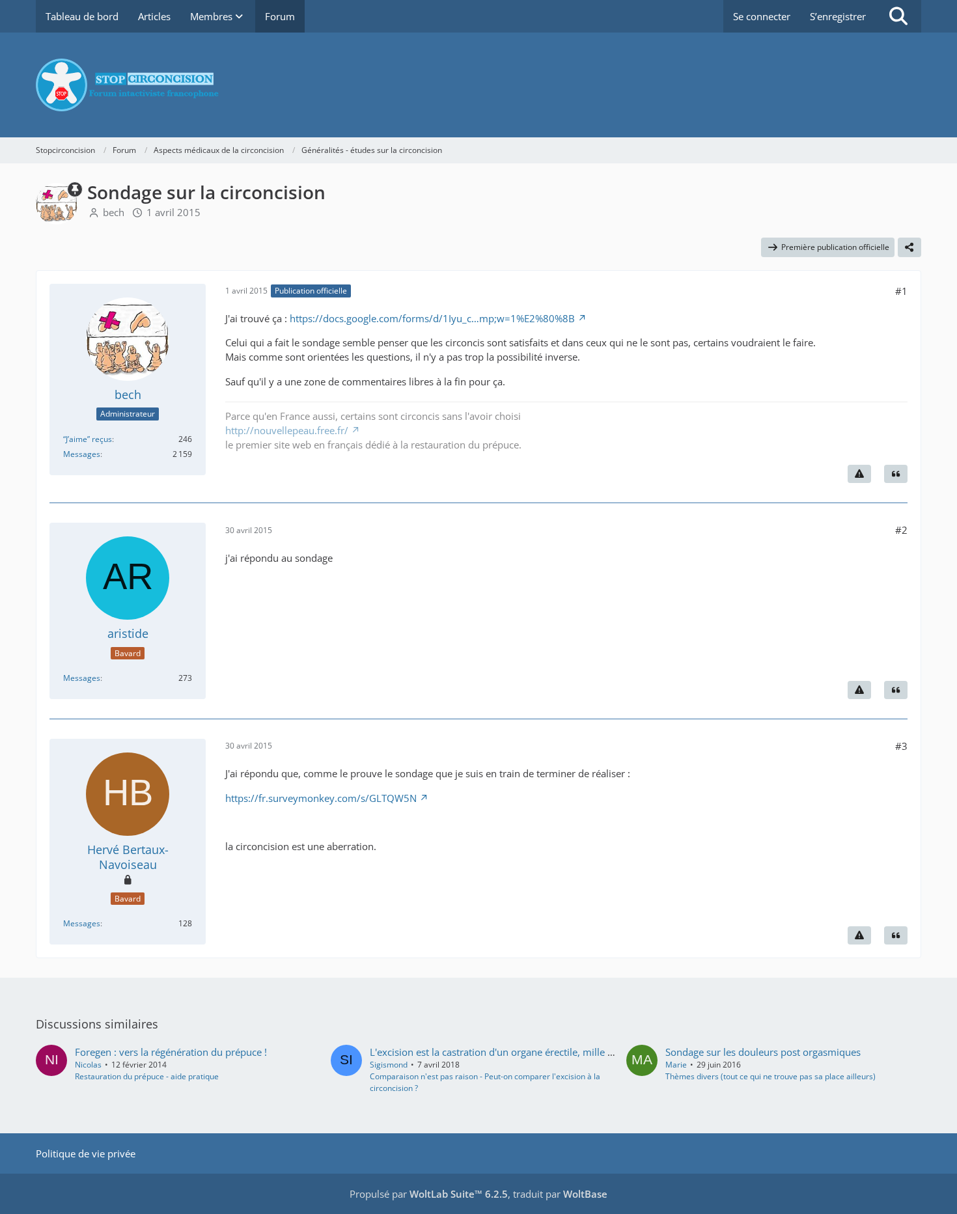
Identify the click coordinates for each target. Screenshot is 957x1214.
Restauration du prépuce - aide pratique (147, 1076)
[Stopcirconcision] (478, 85)
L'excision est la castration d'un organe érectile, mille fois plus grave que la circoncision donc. (578, 1051)
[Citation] (896, 474)
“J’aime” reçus (87, 439)
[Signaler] (859, 474)
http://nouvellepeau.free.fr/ (286, 430)
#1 (901, 290)
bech (113, 212)
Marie (676, 1064)
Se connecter (761, 16)
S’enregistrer (838, 16)
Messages (81, 454)
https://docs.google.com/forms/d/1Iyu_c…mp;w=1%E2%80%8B (432, 318)
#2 (901, 529)
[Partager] (909, 247)
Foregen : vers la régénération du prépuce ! (171, 1051)
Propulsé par (429, 1193)
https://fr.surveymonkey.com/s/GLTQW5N (321, 798)
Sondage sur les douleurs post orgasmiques (763, 1051)
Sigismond (389, 1064)
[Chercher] (898, 16)
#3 (901, 745)
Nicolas (88, 1064)
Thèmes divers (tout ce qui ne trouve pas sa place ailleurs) (770, 1076)
